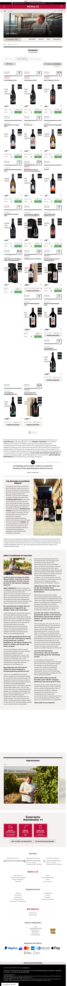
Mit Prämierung (21, 59)
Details (6, 112)
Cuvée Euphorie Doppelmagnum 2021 (50, 348)
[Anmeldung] (4, 6)
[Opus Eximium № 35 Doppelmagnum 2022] (33, 407)
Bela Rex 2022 (28, 125)
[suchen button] (9, 11)
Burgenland (7, 73)
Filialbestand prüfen (33, 291)
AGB (32, 970)
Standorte (18, 881)
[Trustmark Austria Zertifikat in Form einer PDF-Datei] (53, 931)
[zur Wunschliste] (21, 106)
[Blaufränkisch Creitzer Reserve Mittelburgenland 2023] (33, 184)
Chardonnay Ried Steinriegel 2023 (13, 170)
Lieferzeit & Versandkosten (18, 901)
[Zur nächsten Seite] (36, 432)
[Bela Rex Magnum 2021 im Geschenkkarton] (53, 273)
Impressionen (57, 39)
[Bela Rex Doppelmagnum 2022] (33, 318)
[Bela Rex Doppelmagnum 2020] (53, 318)
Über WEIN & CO (18, 875)
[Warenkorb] (61, 11)
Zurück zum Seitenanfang (33, 963)
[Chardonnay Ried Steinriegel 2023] (13, 184)
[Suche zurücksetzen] (55, 11)
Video (48, 39)
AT (48, 3)
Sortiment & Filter (12, 39)
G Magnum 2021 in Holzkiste (32, 259)
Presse (48, 879)
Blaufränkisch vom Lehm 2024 (11, 125)
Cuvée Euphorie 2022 (30, 80)
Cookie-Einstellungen (47, 899)
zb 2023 (46, 169)
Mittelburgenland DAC (29, 164)
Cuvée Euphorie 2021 (10, 80)
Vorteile (47, 895)
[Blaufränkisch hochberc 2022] (13, 228)
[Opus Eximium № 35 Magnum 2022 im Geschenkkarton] (13, 273)
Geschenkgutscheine (47, 877)
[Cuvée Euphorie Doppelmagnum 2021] (53, 362)
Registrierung (33, 915)
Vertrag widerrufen (18, 899)
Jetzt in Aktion (9, 59)
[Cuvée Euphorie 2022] (33, 94)
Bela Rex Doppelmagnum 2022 (31, 304)
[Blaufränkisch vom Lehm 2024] (13, 139)
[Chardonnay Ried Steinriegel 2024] (53, 139)
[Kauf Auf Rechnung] (40, 830)
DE (50, 3)
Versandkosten (25, 967)
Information (32, 39)
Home (5, 44)
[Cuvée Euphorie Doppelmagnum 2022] (13, 407)
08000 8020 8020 (33, 861)
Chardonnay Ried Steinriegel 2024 (52, 125)
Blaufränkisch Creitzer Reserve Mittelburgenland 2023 (32, 170)
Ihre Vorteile (33, 913)
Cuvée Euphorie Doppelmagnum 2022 (10, 393)
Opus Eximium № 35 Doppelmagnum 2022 (30, 393)
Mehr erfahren (11, 33)
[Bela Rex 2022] (33, 139)
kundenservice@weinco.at (41, 3)
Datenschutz (51, 970)
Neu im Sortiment (35, 59)
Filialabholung (47, 893)
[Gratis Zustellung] (10, 830)
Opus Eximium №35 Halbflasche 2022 (50, 215)
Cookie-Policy (14, 971)
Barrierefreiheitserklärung (41, 970)
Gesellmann (7, 78)
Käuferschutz (18, 897)
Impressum (27, 970)
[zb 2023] (53, 184)
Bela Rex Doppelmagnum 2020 (51, 304)
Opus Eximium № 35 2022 (51, 80)
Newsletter (48, 897)
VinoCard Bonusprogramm (44, 841)
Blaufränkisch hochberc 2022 (11, 215)
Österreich (10, 44)
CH (53, 3)
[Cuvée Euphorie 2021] (13, 94)
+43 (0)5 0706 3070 (53, 861)
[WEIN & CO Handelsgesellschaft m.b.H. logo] (33, 6)
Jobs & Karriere (47, 881)
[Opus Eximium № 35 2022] (53, 94)
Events (48, 875)
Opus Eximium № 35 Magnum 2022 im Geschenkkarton (12, 259)
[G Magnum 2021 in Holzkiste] (33, 273)
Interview (41, 39)
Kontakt (18, 893)
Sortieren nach (54, 64)
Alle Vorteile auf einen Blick (21, 841)
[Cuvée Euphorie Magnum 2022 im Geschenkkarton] (33, 228)
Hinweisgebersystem (24, 971)
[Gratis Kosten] (25, 830)
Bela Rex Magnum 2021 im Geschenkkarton (52, 259)
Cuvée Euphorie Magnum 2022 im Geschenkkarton (31, 215)
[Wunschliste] (59, 11)
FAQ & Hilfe (18, 895)
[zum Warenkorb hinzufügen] (18, 112)
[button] (12, 3)
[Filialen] (61, 6)
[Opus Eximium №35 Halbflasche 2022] (53, 228)
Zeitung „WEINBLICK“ (18, 879)
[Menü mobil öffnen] (5, 11)
